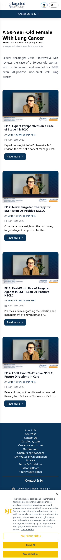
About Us (30, 430)
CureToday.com (30, 441)
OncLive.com (30, 449)
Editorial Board (30, 468)
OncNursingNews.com (30, 453)
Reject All (30, 545)
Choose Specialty (27, 13)
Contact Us (30, 437)
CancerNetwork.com (30, 445)
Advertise (30, 434)
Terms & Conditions (30, 464)
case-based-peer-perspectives (27, 42)
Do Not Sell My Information (30, 456)
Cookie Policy (27, 529)
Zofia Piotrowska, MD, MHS (22, 134)
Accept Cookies (30, 554)
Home (6, 42)
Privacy (30, 460)
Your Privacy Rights (30, 472)
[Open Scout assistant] (44, 5)
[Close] (57, 494)
